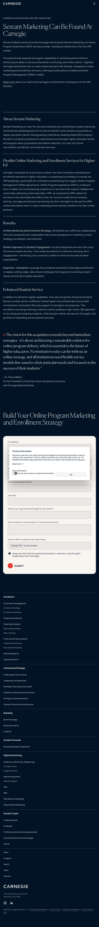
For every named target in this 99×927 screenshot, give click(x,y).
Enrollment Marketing (12, 612)
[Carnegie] (12, 3)
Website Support (10, 781)
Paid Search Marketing (14, 799)
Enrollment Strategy (12, 608)
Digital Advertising (13, 755)
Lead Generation (11, 659)
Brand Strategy (11, 719)
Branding (8, 713)
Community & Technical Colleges (19, 838)
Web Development (12, 776)
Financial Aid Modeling (13, 643)
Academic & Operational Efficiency (19, 692)
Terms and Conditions (38, 909)
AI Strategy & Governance (15, 674)
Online (7, 844)
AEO (5, 787)
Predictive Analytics (13, 618)
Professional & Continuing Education (20, 832)
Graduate (8, 826)
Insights (7, 858)
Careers (7, 876)
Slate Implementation (12, 628)
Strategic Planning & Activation (18, 686)
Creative (7, 731)
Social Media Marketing (14, 805)
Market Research (11, 653)
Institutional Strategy (14, 668)
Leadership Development (15, 680)
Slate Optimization (12, 624)
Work (6, 852)
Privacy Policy (55, 909)
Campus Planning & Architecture (18, 704)
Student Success (12, 740)
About (6, 864)
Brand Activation (11, 725)
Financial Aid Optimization (16, 639)
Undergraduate (11, 820)
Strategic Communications (16, 698)
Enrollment (9, 596)
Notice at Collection (71, 909)
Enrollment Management (15, 603)
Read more (9, 81)
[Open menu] (94, 3)
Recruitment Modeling (13, 647)
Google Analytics (10, 771)
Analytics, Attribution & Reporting (19, 762)
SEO (5, 793)
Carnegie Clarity (10, 766)
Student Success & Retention (17, 746)
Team (6, 870)
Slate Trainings (10, 633)
